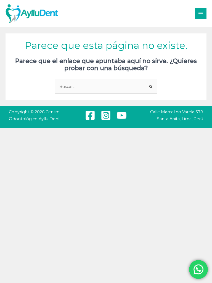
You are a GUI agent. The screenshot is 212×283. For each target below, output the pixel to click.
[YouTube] (121, 115)
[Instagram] (106, 115)
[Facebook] (90, 115)
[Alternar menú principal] (200, 13)
